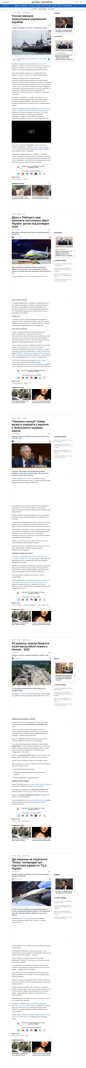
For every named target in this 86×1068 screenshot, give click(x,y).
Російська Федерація (17, 179)
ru (8, 2)
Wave (54, 6)
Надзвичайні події (27, 12)
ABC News (44, 276)
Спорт (49, 6)
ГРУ (30, 383)
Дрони (27, 1035)
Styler (59, 6)
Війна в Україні (26, 855)
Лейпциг (25, 383)
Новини (16, 6)
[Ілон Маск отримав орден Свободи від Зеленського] (64, 22)
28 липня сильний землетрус (36, 800)
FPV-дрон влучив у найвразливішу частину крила (36, 353)
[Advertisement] (31, 288)
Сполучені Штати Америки (29, 605)
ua (2, 2)
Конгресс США (45, 605)
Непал (19, 821)
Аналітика (24, 6)
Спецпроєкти (67, 6)
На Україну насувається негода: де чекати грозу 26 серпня (63, 280)
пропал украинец (26, 821)
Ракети (22, 1035)
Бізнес (38, 6)
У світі (24, 214)
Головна (13, 12)
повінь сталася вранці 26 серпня (40, 784)
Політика (32, 6)
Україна (39, 605)
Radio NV (19, 922)
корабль (25, 179)
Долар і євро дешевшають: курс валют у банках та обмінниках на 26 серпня (63, 275)
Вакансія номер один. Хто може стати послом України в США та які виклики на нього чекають (64, 57)
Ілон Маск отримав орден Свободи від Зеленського (63, 30)
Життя (44, 6)
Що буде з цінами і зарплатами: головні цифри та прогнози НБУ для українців (63, 269)
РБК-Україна (27, 276)
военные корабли (41, 64)
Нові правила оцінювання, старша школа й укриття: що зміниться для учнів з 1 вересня (63, 678)
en (5, 2)
